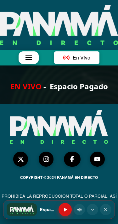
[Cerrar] (105, 209)
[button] (29, 57)
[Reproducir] (65, 209)
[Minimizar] (92, 209)
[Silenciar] (79, 209)
